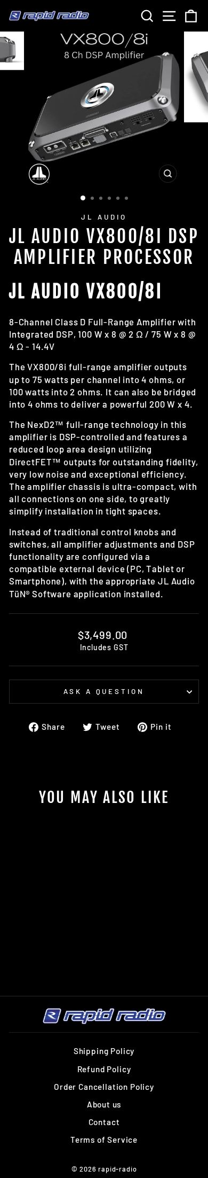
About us (104, 1104)
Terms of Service (104, 1139)
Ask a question (104, 691)
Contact (104, 1122)
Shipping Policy (104, 1051)
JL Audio (104, 217)
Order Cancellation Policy (104, 1086)
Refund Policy (104, 1069)
